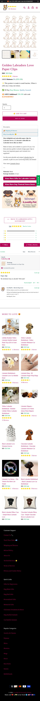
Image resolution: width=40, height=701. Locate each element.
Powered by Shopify (26, 692)
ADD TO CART (20, 113)
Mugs (5, 653)
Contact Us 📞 (8, 535)
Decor (6, 658)
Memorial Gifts (9, 604)
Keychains (7, 664)
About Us (7, 555)
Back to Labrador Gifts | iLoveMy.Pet (21, 220)
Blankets (6, 648)
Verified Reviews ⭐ (10, 561)
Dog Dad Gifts (8, 594)
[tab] (20, 127)
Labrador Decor (14, 163)
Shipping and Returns (11, 545)
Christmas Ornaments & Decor (14, 609)
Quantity (5, 104)
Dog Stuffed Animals (10, 615)
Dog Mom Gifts (9, 589)
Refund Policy (8, 550)
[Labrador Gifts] (20, 180)
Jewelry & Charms (10, 633)
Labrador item (28, 157)
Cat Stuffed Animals (10, 620)
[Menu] (37, 7)
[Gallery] (20, 36)
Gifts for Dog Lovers (10, 584)
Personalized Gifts (10, 599)
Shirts (6, 643)
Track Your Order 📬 (10, 540)
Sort (24, 251)
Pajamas (6, 638)
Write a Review (34, 245)
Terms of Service (9, 566)
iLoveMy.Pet (16, 692)
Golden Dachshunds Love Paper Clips (15, 264)
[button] (10, 76)
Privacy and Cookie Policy (12, 571)
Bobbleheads (8, 674)
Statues (6, 669)
